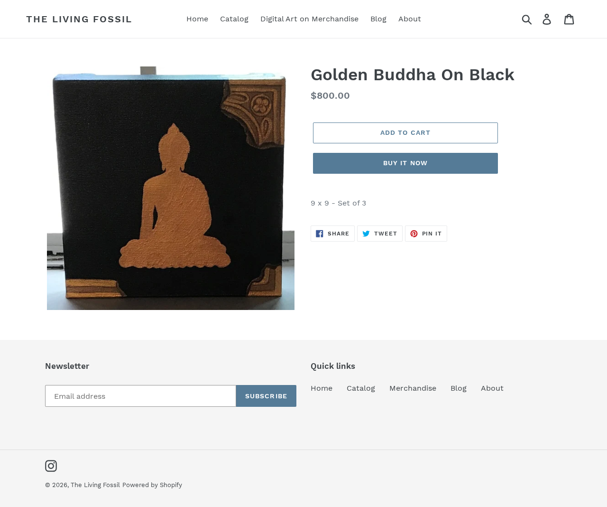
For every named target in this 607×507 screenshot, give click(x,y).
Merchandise (412, 388)
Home (321, 388)
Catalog (361, 388)
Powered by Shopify (152, 484)
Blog (459, 388)
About (492, 388)
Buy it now (405, 163)
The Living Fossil (79, 19)
